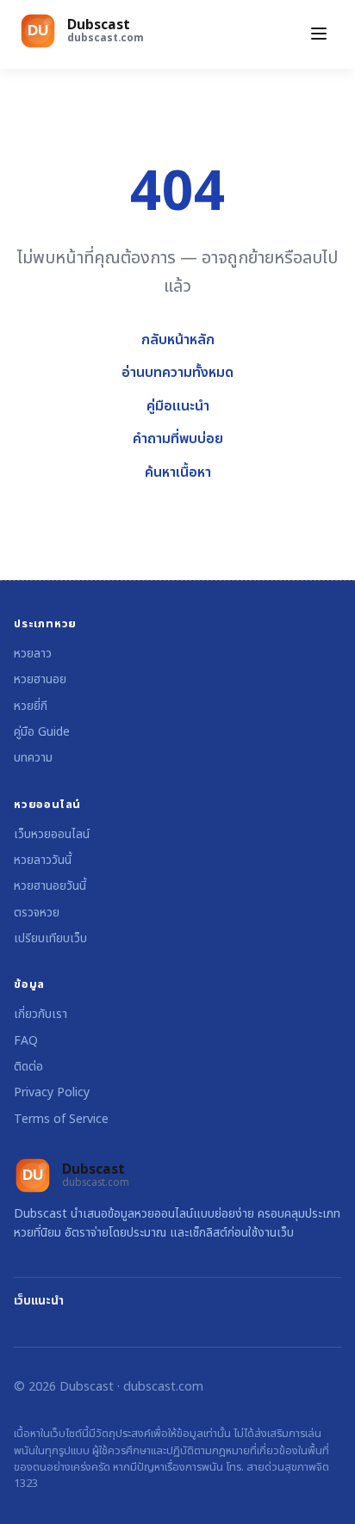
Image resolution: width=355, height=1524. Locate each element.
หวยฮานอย (40, 679)
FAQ (26, 1041)
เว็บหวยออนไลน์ (52, 834)
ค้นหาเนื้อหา (178, 472)
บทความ (33, 758)
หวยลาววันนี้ (43, 860)
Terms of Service (61, 1119)
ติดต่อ (28, 1067)
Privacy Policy (52, 1092)
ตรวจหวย (36, 913)
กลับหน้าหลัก (178, 340)
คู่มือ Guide (42, 732)
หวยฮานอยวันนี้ (50, 886)
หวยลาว (33, 654)
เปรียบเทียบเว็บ (50, 938)
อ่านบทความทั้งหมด (177, 372)
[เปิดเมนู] (319, 34)
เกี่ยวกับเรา (40, 1014)
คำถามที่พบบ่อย (178, 439)
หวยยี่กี (30, 706)
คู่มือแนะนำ (177, 406)
